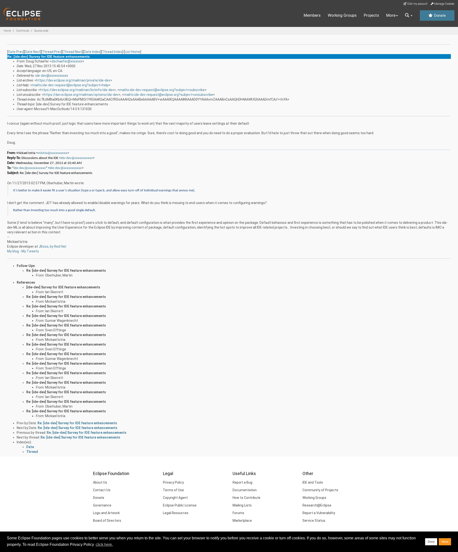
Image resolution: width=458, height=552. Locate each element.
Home (7, 30)
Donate (439, 15)
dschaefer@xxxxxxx (67, 61)
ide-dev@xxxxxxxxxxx (51, 75)
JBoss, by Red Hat (52, 246)
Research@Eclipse (316, 505)
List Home (132, 52)
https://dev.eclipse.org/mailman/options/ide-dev (81, 95)
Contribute (22, 30)
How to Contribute (246, 498)
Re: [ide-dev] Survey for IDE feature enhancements (66, 270)
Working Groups (342, 15)
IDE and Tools (312, 482)
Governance (102, 505)
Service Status (313, 520)
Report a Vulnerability (318, 513)
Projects (371, 15)
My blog (13, 251)
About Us (100, 482)
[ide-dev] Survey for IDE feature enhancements (63, 287)
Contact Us (101, 490)
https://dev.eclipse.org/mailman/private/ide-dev (73, 80)
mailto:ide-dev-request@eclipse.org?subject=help (70, 85)
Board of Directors (107, 520)
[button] (408, 15)
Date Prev (15, 52)
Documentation (245, 490)
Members (312, 15)
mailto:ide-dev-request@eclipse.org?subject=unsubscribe (168, 95)
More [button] (391, 15)
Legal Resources (175, 513)
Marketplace (242, 520)
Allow (444, 541)
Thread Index (112, 52)
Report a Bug (242, 482)
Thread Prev (51, 52)
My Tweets (30, 251)
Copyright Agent (175, 498)
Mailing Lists (242, 505)
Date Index (92, 52)
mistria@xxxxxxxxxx (52, 153)
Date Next (32, 52)
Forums (238, 513)
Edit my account (417, 3)
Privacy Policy (173, 482)
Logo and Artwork (106, 513)
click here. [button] (104, 544)
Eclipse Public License (180, 505)
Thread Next (72, 52)
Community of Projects (320, 490)
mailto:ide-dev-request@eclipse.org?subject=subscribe (162, 90)
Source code (41, 30)
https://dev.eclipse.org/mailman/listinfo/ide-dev (77, 90)
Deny (431, 541)
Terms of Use (173, 490)
